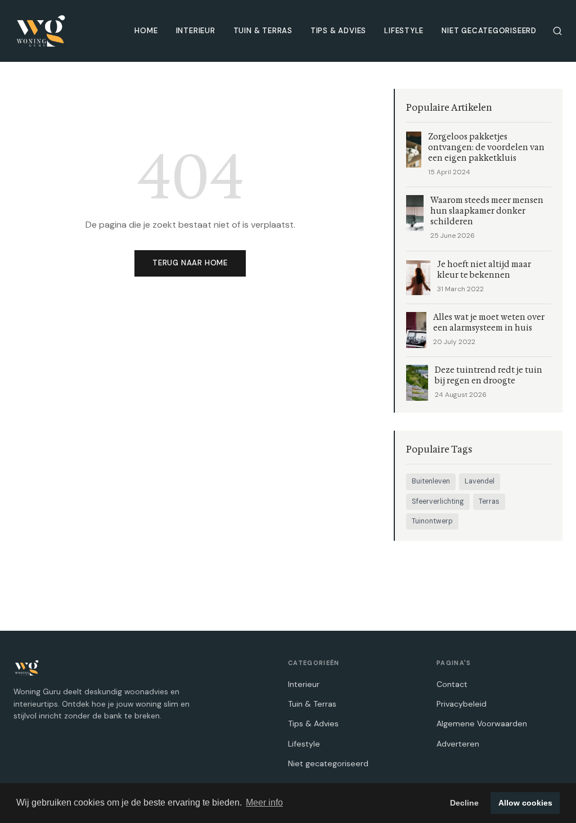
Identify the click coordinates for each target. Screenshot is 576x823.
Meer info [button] (264, 802)
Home (146, 30)
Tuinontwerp (432, 521)
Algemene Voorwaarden (481, 723)
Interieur (195, 30)
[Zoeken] (557, 31)
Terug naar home (190, 263)
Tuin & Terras (262, 30)
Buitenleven (431, 481)
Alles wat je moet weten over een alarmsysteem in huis (488, 322)
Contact (451, 684)
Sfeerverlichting (438, 501)
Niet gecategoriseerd (489, 30)
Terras (489, 501)
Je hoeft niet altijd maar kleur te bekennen (484, 270)
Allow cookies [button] (525, 802)
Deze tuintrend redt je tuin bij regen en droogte (488, 375)
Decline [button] (464, 802)
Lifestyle (404, 30)
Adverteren (457, 744)
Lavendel (479, 481)
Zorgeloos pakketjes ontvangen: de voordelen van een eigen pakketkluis (486, 148)
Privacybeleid (461, 704)
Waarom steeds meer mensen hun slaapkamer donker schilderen (486, 211)
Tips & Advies (338, 30)
